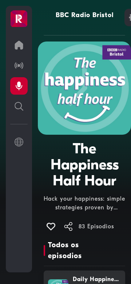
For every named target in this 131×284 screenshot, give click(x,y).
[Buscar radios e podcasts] (19, 106)
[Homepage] (19, 19)
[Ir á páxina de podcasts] (19, 86)
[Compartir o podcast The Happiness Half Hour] (68, 226)
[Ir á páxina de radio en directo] (19, 65)
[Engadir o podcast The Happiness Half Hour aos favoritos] (51, 226)
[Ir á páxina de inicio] (19, 45)
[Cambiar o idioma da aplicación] (19, 142)
